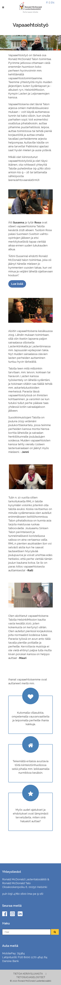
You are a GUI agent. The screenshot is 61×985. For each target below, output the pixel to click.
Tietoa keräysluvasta (28, 973)
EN (52, 2)
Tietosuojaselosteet (30, 977)
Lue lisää (17, 283)
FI (47, 2)
